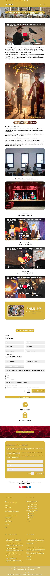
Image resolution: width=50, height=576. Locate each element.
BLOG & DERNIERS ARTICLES (11, 534)
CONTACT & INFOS (9, 497)
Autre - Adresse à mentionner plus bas (14, 358)
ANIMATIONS (32, 511)
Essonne (6, 526)
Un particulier (9, 337)
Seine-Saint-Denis (8, 521)
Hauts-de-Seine (8, 518)
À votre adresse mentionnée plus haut (14, 356)
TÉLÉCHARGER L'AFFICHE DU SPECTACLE (25, 122)
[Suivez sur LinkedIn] (30, 487)
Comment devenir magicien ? (12, 548)
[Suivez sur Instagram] (20, 487)
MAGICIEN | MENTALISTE (32, 501)
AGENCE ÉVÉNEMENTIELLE (32, 510)
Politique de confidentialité (34, 567)
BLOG (28, 521)
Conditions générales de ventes (19, 569)
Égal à (8, 375)
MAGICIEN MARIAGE (33, 506)
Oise (6, 527)
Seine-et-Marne (8, 517)
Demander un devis (38, 391)
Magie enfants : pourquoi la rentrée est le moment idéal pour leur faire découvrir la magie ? (14, 545)
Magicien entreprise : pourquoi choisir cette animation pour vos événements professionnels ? (14, 541)
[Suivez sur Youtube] (25, 487)
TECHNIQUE (31, 515)
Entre (8, 377)
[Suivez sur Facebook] (27, 487)
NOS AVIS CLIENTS (30, 534)
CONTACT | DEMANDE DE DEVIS (25, 330)
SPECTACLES (31, 513)
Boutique (16, 567)
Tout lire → (29, 559)
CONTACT (29, 519)
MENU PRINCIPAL (30, 497)
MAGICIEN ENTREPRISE (33, 508)
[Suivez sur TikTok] (23, 487)
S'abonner (39, 473)
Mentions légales (23, 567)
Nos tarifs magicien (32, 569)
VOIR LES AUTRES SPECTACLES (25, 432)
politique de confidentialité (31, 456)
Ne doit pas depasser (11, 378)
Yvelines (6, 523)
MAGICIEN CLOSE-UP (33, 502)
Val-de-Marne (8, 520)
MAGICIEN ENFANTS (33, 504)
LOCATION (31, 517)
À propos (11, 567)
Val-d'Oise (7, 524)
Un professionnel (10, 338)
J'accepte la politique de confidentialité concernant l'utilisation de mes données (23, 388)
